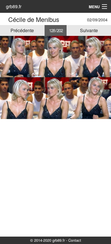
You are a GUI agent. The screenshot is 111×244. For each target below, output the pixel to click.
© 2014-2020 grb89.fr (47, 240)
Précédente (22, 30)
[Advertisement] (55, 177)
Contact (74, 240)
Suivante (89, 30)
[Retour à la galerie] (5, 19)
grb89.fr (13, 6)
